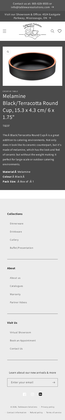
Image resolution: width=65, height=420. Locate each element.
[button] (4, 31)
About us (15, 277)
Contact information (17, 412)
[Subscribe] (54, 382)
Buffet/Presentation (21, 247)
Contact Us (16, 348)
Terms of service (53, 412)
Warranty (15, 294)
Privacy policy (48, 407)
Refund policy (36, 412)
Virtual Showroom (20, 332)
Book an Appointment (23, 340)
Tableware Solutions (27, 407)
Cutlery (14, 239)
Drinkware (16, 231)
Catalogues (16, 286)
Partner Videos (18, 302)
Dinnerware (16, 223)
